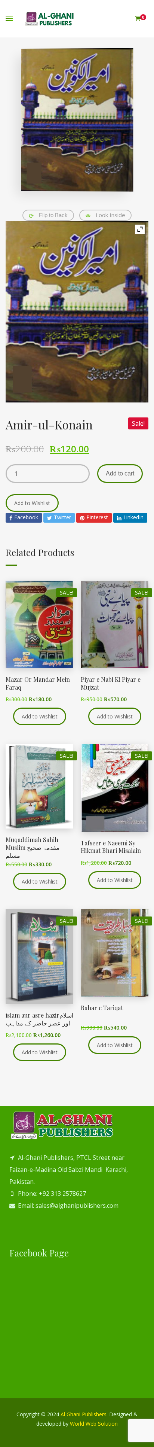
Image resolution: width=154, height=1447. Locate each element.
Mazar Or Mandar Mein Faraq (38, 683)
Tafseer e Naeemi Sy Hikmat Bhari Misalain (111, 847)
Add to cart (120, 473)
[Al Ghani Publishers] (49, 18)
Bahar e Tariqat (102, 1008)
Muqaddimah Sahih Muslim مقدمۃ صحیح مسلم (32, 847)
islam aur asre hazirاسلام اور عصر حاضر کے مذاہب (39, 1019)
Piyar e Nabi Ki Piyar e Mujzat (111, 683)
